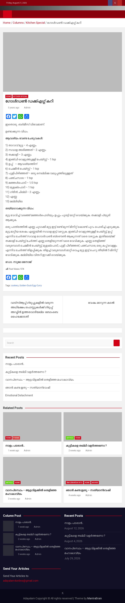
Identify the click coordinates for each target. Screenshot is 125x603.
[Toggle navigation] (16, 13)
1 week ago (13, 450)
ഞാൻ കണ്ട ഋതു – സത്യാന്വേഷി (27, 387)
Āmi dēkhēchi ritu (74, 483)
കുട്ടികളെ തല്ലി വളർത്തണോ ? (25, 371)
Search (117, 343)
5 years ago (13, 107)
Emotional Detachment (19, 395)
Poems (16, 438)
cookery (15, 285)
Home (8, 96)
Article (70, 438)
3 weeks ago (14, 499)
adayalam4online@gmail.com (20, 580)
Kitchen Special (20, 96)
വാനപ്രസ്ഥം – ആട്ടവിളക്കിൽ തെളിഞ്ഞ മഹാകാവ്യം (39, 379)
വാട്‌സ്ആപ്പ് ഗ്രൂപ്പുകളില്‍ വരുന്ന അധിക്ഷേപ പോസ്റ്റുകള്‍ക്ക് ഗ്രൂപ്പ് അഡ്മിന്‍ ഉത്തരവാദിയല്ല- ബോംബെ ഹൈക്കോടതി (34, 309)
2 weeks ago (75, 450)
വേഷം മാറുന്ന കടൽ (101, 302)
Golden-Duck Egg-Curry (31, 285)
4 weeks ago (75, 495)
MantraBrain (94, 598)
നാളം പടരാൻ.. (14, 363)
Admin (27, 107)
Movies (95, 483)
